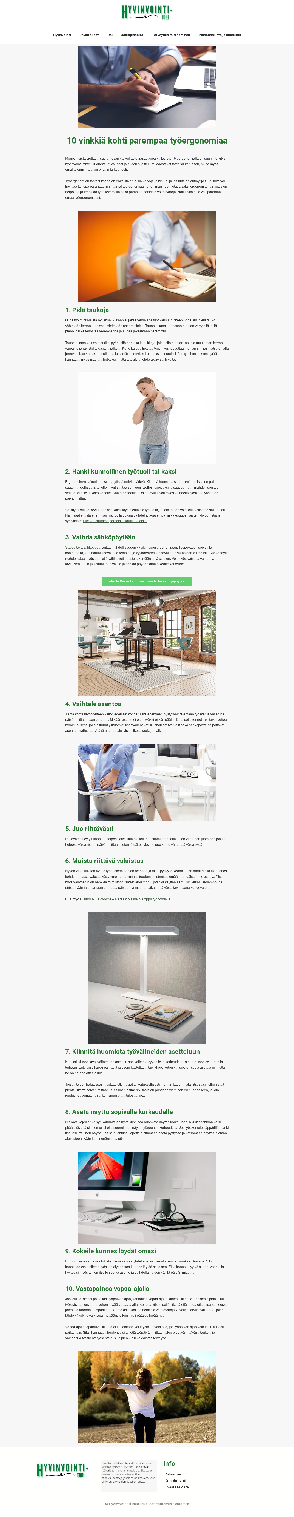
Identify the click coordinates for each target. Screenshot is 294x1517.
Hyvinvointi (62, 35)
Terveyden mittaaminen (171, 35)
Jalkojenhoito (132, 35)
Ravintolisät (89, 35)
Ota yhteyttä (176, 1481)
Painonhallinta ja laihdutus (220, 35)
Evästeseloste (177, 1487)
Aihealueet (174, 1474)
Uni (110, 35)
